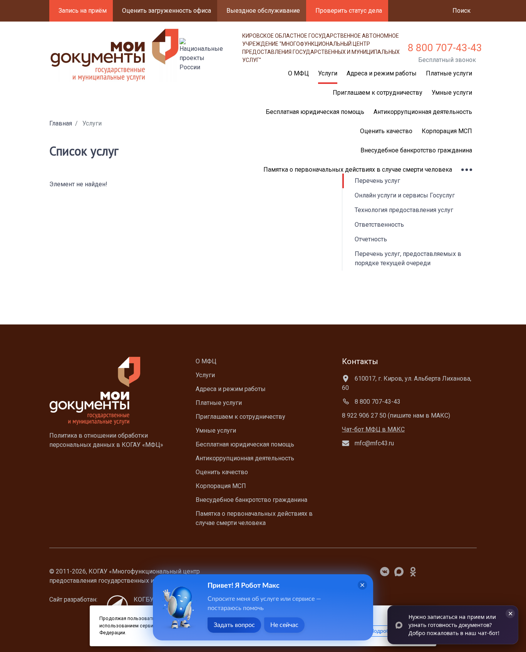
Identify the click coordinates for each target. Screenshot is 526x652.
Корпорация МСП (447, 131)
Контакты (360, 361)
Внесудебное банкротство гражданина (416, 150)
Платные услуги (449, 73)
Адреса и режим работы (382, 73)
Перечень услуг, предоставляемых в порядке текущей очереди (408, 258)
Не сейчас (284, 625)
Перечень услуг (377, 180)
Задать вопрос (234, 625)
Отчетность (371, 239)
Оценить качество (386, 131)
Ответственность (379, 224)
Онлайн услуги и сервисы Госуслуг (405, 195)
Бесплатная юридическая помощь (245, 444)
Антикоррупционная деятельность (423, 111)
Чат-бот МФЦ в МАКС (373, 429)
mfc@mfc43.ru (373, 443)
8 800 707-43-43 (445, 47)
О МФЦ (206, 361)
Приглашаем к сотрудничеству (377, 92)
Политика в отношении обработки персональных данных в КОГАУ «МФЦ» (106, 440)
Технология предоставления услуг (404, 210)
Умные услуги (452, 92)
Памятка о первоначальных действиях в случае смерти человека (357, 169)
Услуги (205, 375)
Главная (60, 123)
